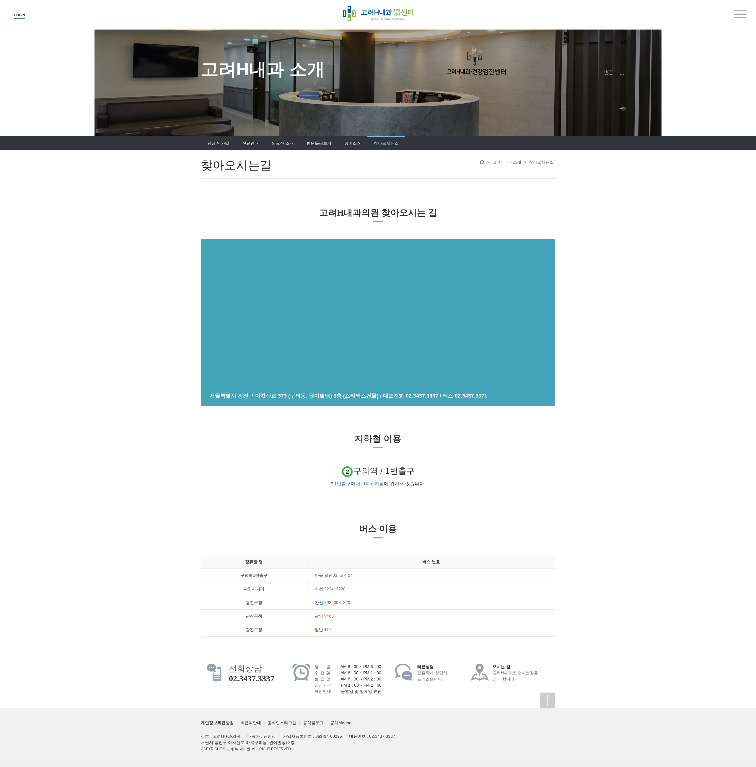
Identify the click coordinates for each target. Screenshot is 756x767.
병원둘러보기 (319, 143)
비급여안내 (250, 722)
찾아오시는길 (386, 143)
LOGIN (19, 15)
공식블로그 (313, 722)
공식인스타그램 (282, 722)
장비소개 (352, 143)
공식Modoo (340, 722)
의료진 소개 (283, 143)
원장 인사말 (218, 143)
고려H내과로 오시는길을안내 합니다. (515, 673)
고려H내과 (378, 13)
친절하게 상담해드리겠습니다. (432, 673)
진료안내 (250, 143)
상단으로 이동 (547, 700)
